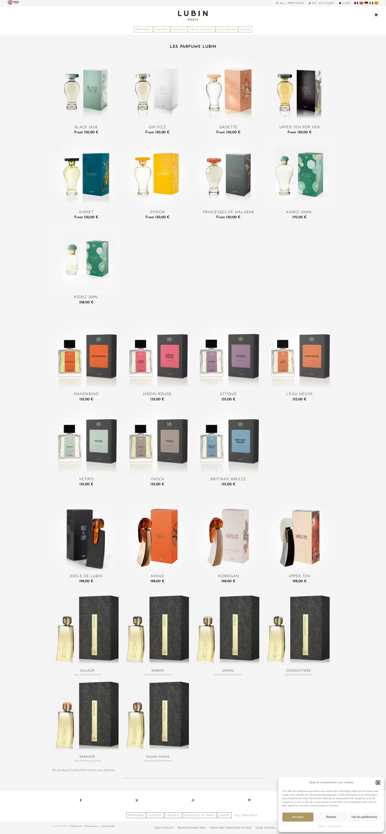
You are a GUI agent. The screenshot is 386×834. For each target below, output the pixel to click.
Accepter (298, 817)
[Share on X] (137, 800)
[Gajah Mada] (158, 716)
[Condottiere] (298, 630)
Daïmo (228, 670)
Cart (346, 3)
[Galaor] (87, 630)
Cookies (321, 826)
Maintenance (90, 826)
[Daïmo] (228, 630)
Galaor (87, 670)
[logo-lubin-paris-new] (193, 15)
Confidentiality (334, 826)
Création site (75, 826)
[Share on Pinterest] (249, 800)
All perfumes (291, 3)
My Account (323, 3)
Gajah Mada (157, 757)
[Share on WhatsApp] (193, 800)
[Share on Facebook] (80, 800)
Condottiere (298, 670)
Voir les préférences (364, 817)
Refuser (331, 817)
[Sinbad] (158, 630)
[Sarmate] (87, 716)
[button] (378, 783)
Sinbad (157, 670)
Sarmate (87, 757)
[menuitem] (290, 3)
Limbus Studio (108, 826)
